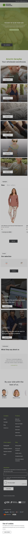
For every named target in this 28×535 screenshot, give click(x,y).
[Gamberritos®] (11, 263)
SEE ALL (13, 241)
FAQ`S (5, 454)
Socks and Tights (19, 423)
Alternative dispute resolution (19, 459)
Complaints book (19, 456)
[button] (9, 48)
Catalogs (5, 422)
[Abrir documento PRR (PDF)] (15, 502)
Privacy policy (18, 445)
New (3, 185)
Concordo (7, 532)
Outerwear (17, 429)
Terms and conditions (17, 449)
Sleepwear (17, 426)
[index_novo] (7, 5)
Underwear (17, 432)
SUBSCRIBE (8, 488)
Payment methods (8, 451)
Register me (7, 306)
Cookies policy (18, 453)
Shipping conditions (8, 448)
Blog (5, 425)
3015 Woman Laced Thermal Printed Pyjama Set (12, 225)
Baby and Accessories (17, 419)
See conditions (7, 45)
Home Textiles (18, 435)
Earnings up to (6, 232)
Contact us (6, 428)
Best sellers (11, 185)
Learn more (7, 79)
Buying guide (6, 445)
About (5, 419)
